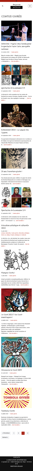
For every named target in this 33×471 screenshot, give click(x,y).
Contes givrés (14, 52)
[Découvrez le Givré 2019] (16, 352)
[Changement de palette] (16, 1)
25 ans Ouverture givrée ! (11, 171)
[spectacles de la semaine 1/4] (16, 75)
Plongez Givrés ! (8, 273)
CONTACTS (16, 458)
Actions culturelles (6, 233)
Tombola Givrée (8, 411)
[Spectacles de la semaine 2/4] (16, 197)
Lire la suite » (15, 61)
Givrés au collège (5, 235)
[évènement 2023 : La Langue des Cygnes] (16, 115)
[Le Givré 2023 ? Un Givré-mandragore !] (16, 300)
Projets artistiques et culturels (18, 235)
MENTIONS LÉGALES (16, 466)
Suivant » (5, 438)
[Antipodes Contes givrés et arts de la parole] (16, 6)
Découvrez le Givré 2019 (11, 370)
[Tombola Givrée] (16, 398)
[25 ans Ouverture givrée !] (16, 158)
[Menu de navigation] (30, 6)
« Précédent (6, 433)
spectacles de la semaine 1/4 (13, 88)
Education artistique (24, 233)
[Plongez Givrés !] (16, 260)
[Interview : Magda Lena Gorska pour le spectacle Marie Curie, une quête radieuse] (16, 31)
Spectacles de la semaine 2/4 (13, 210)
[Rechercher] (2, 6)
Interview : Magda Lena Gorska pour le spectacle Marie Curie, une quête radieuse (16, 46)
